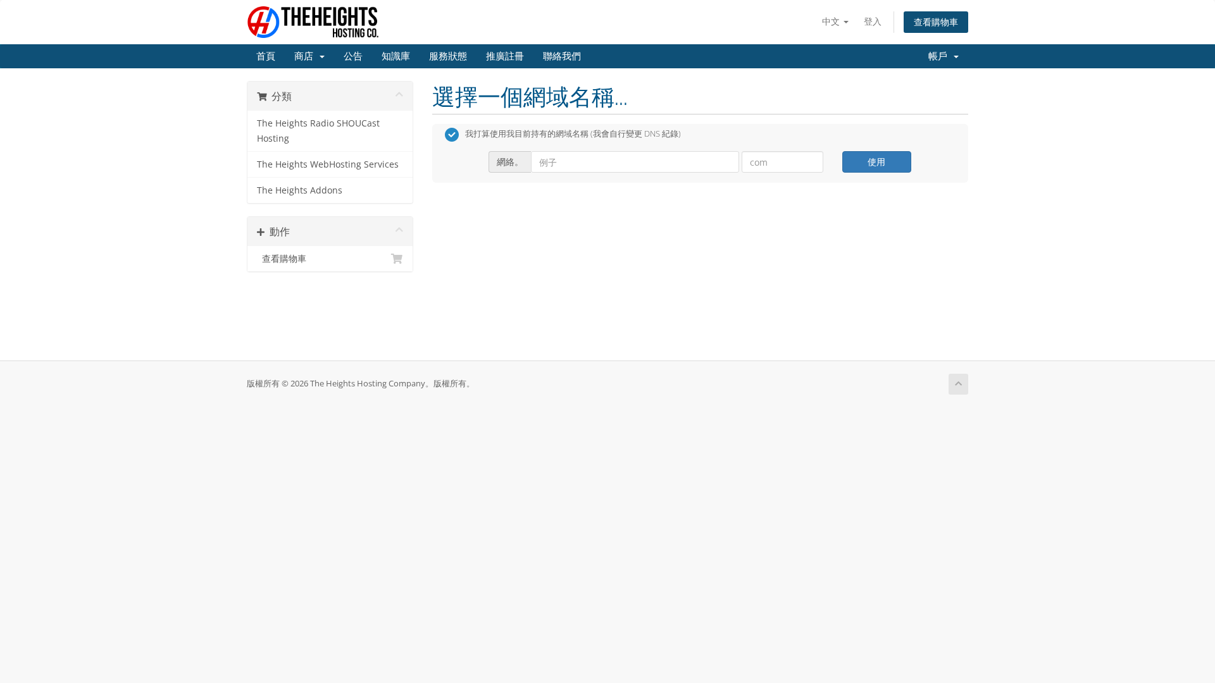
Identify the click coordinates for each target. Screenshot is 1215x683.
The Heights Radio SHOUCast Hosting (318, 131)
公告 (353, 56)
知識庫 (396, 56)
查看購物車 (936, 22)
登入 (873, 21)
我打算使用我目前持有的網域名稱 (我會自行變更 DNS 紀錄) (573, 134)
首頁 (265, 56)
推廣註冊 (505, 56)
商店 (306, 56)
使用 (876, 162)
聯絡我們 (562, 56)
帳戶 (940, 56)
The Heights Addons (299, 190)
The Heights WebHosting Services (328, 164)
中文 (832, 21)
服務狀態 (448, 56)
